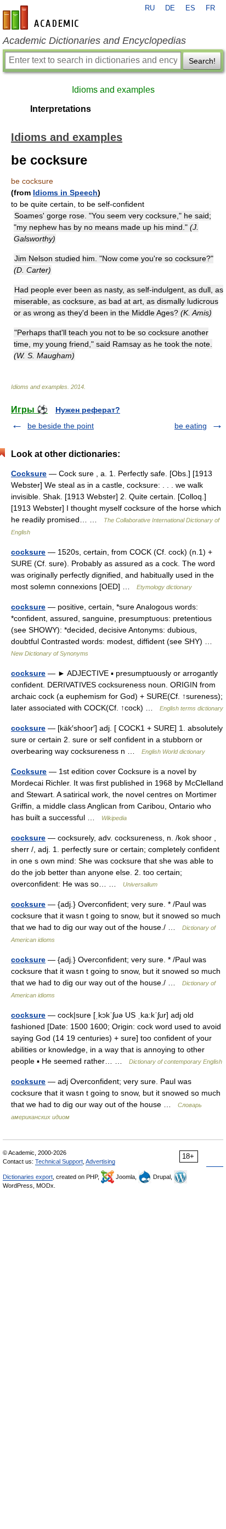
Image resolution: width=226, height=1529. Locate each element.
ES (190, 8)
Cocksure (29, 473)
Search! (202, 61)
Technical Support (59, 1161)
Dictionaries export (28, 1176)
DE (170, 8)
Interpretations (60, 109)
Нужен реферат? (87, 409)
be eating (190, 425)
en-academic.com (42, 17)
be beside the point (60, 425)
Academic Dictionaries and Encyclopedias (94, 40)
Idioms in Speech (65, 192)
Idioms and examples (113, 89)
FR (210, 8)
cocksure (28, 552)
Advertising (100, 1161)
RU (150, 8)
